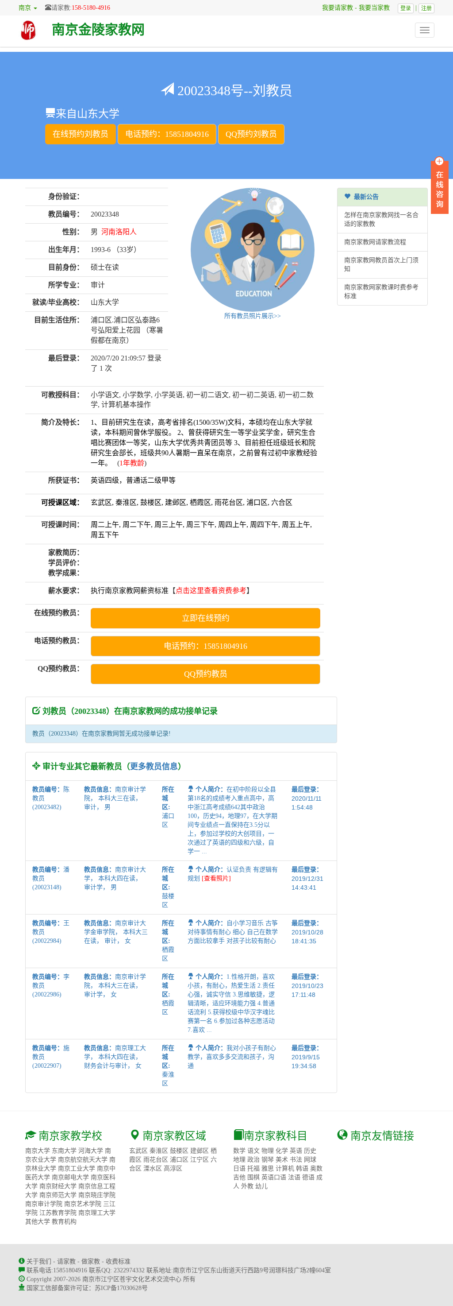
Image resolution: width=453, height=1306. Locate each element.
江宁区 (199, 1159)
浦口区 (179, 1159)
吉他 (239, 1177)
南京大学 (37, 1150)
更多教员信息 (154, 766)
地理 (239, 1159)
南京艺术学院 (82, 1204)
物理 (267, 1150)
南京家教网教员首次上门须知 (381, 264)
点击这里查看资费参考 (211, 590)
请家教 (66, 1261)
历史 (310, 1150)
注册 (426, 8)
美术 (282, 1159)
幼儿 (261, 1186)
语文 (253, 1150)
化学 (282, 1150)
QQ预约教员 (205, 674)
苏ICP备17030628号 (121, 1288)
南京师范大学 (58, 1195)
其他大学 (37, 1221)
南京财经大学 (58, 1186)
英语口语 (273, 1177)
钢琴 (267, 1159)
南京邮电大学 (70, 1177)
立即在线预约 (206, 618)
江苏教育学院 (58, 1212)
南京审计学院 (43, 1204)
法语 (294, 1177)
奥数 (316, 1168)
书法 (296, 1159)
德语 (308, 1177)
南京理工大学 (96, 1212)
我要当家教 (377, 7)
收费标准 (118, 1261)
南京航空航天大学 (82, 1159)
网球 (310, 1159)
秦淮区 (159, 1150)
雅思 (267, 1168)
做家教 (90, 1261)
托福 (253, 1168)
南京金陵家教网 (98, 29)
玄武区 (138, 1150)
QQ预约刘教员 (251, 134)
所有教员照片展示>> (252, 316)
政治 (253, 1159)
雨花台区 (155, 1159)
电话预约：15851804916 (167, 134)
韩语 (302, 1168)
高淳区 (173, 1168)
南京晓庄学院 (96, 1195)
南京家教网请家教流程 (375, 242)
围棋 (253, 1177)
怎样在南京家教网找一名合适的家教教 (381, 219)
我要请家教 (334, 7)
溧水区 (152, 1168)
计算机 (285, 1168)
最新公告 (364, 197)
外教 (247, 1186)
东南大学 (64, 1150)
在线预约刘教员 (80, 134)
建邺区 (199, 1150)
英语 (296, 1150)
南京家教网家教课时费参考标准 (381, 291)
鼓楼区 (179, 1150)
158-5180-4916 (91, 7)
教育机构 (64, 1221)
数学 (239, 1150)
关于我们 (39, 1261)
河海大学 (90, 1150)
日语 (239, 1168)
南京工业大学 (76, 1168)
